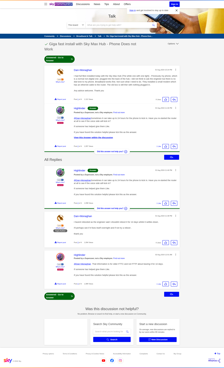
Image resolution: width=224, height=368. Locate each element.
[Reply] (174, 99)
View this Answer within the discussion (93, 137)
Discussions (83, 4)
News (97, 4)
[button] (175, 69)
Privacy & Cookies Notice (95, 354)
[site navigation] (45, 4)
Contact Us (161, 354)
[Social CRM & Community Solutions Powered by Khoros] (214, 360)
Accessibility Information (122, 354)
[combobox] (118, 25)
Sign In (174, 4)
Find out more (119, 112)
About (116, 4)
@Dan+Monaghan (82, 118)
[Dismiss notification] (176, 10)
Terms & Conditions (70, 354)
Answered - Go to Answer (59, 59)
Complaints (144, 354)
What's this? (60, 82)
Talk (112, 16)
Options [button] (171, 44)
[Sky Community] (61, 4)
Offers (127, 4)
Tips (106, 4)
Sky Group (177, 354)
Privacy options (48, 354)
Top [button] (218, 353)
